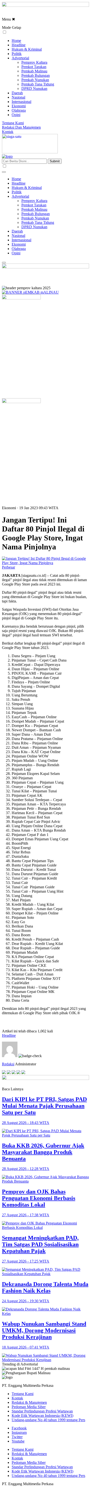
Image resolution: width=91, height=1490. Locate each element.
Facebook (19, 1428)
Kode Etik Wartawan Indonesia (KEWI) (42, 1415)
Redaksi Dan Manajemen (21, 127)
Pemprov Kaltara (34, 62)
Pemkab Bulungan (35, 75)
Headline (18, 45)
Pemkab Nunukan (35, 80)
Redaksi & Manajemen (29, 1402)
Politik (17, 54)
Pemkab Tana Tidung (37, 84)
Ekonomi (19, 106)
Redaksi (8, 1064)
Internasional (21, 102)
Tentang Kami (13, 123)
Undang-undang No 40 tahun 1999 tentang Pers (48, 1420)
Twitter (17, 1437)
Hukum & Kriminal (27, 49)
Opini (16, 115)
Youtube (18, 1441)
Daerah (17, 93)
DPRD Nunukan (34, 88)
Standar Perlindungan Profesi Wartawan (42, 1411)
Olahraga (19, 110)
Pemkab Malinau (34, 71)
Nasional (18, 97)
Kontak (7, 132)
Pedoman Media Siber (29, 1407)
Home (16, 41)
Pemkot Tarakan (33, 67)
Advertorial (20, 58)
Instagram (19, 1432)
